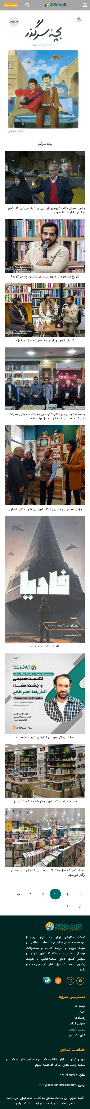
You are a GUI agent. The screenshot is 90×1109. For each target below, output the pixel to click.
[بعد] (67, 906)
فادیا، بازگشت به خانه (45, 646)
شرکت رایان (22, 1103)
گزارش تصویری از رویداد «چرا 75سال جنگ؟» (45, 340)
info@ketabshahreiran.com (58, 1085)
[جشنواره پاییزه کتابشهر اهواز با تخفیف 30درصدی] (45, 747)
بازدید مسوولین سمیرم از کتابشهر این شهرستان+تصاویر (45, 509)
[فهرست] (84, 5)
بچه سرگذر (45, 143)
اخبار (82, 1011)
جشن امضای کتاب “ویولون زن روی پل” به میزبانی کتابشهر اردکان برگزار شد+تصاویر (46, 210)
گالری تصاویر (77, 1035)
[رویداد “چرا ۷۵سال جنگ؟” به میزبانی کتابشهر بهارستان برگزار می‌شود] (45, 811)
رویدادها (79, 1017)
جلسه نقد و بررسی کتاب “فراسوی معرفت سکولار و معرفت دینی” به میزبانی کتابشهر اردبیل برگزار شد (47, 416)
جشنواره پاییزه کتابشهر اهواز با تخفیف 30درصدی (45, 801)
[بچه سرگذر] (45, 18)
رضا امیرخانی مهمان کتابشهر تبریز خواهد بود (45, 737)
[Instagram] (71, 981)
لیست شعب (77, 1029)
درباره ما (80, 1005)
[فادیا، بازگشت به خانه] (45, 518)
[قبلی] (79, 894)
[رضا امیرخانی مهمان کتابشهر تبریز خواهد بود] (45, 656)
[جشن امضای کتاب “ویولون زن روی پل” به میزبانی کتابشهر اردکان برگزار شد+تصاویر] (45, 153)
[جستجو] (27, 5)
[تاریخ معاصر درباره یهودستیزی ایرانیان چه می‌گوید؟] (45, 222)
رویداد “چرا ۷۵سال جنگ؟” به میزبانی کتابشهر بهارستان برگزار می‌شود (48, 872)
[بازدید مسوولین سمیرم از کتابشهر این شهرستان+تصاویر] (45, 428)
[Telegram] (80, 981)
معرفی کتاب (77, 1023)
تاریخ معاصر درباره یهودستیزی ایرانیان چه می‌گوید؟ (45, 276)
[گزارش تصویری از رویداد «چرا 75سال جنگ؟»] (45, 286)
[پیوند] (58, 980)
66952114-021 (69, 1074)
